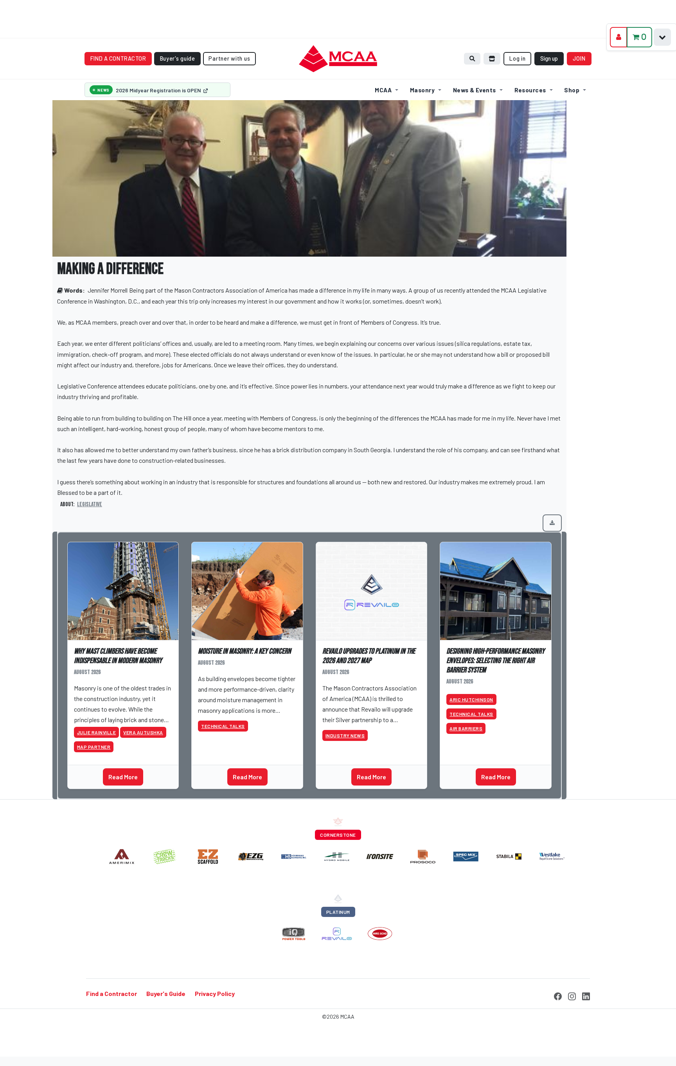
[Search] (472, 58)
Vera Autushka (143, 732)
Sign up (549, 58)
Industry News (345, 735)
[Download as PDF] (552, 523)
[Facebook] (558, 995)
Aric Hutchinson (471, 699)
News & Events (474, 89)
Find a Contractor (111, 994)
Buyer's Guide (165, 994)
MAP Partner (94, 747)
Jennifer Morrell (108, 290)
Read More (123, 776)
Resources (530, 89)
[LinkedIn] (586, 995)
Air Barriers (465, 728)
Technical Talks (223, 726)
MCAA (383, 89)
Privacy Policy (215, 994)
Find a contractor (118, 58)
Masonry (422, 89)
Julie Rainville (96, 732)
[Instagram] (572, 995)
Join (579, 58)
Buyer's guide (177, 58)
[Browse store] (492, 58)
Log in (517, 58)
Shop (571, 89)
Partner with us (229, 58)
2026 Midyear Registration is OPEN (159, 90)
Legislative (89, 504)
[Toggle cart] (662, 37)
